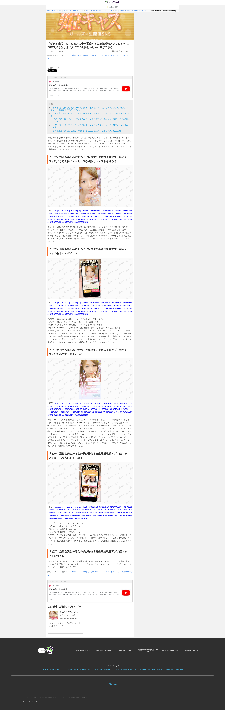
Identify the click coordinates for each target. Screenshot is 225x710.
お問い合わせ (112, 684)
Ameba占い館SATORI (175, 669)
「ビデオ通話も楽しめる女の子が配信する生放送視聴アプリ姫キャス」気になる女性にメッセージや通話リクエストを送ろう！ (90, 108)
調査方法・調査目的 (104, 650)
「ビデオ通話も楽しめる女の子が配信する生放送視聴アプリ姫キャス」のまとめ (86, 130)
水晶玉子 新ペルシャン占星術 (151, 669)
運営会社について (191, 650)
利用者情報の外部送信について (148, 651)
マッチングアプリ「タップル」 (53, 669)
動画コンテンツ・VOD (99, 55)
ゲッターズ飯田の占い (103, 669)
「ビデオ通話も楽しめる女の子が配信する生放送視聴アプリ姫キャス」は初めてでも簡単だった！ (90, 120)
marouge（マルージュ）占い (80, 669)
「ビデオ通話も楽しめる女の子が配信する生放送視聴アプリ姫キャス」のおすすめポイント (90, 114)
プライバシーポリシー (169, 650)
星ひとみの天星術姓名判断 (126, 669)
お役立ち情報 (113, 7)
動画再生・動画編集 (80, 55)
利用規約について (126, 650)
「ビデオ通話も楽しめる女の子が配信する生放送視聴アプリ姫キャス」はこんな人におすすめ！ (90, 126)
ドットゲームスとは (82, 650)
